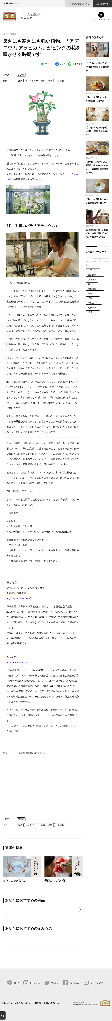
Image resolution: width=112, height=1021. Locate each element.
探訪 (20, 80)
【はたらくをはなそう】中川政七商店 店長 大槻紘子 (97, 67)
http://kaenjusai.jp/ (16, 662)
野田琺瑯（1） (95, 307)
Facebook (74, 983)
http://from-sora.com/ (18, 598)
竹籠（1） (92, 298)
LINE (16, 983)
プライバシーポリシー (23, 1003)
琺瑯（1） (92, 293)
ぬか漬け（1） (95, 274)
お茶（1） (92, 270)
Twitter (54, 983)
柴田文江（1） (95, 288)
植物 (50, 80)
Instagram (35, 983)
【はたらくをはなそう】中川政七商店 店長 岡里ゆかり (97, 131)
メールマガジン (98, 983)
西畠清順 (60, 80)
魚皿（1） (92, 312)
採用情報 (37, 1003)
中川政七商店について (79, 3)
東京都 (21, 74)
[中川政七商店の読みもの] (22, 15)
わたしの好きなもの (15, 880)
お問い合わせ (7, 1003)
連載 (43, 80)
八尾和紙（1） (95, 279)
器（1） (91, 284)
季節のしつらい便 (54, 880)
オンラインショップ (101, 19)
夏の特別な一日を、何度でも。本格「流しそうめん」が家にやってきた (97, 233)
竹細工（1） (93, 303)
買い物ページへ (12, 3)
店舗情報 (104, 3)
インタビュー (32, 80)
